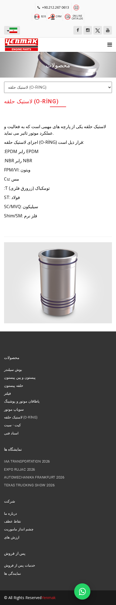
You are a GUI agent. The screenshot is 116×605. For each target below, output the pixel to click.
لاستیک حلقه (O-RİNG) (20, 417)
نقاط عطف (12, 521)
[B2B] (37, 16)
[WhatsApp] (82, 591)
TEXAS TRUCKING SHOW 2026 (29, 485)
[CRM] (52, 16)
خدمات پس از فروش (19, 565)
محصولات (11, 357)
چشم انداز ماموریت (18, 529)
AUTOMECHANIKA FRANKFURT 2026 (34, 477)
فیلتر (7, 393)
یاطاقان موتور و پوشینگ (22, 401)
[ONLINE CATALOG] (68, 16)
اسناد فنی (11, 433)
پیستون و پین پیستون (20, 378)
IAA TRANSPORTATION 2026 (27, 461)
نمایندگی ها (12, 574)
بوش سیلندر (13, 370)
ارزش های (11, 537)
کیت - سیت (12, 425)
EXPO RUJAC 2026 (19, 469)
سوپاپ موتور (14, 409)
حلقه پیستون (13, 386)
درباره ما (10, 514)
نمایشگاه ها (13, 449)
